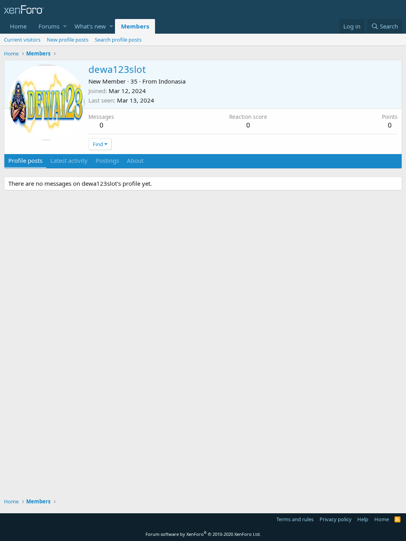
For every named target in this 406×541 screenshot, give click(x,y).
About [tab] (135, 160)
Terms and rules (295, 519)
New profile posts (67, 39)
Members (135, 26)
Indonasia (172, 81)
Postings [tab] (107, 160)
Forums (48, 26)
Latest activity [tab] (69, 160)
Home (18, 26)
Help (362, 519)
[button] (65, 26)
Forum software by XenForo (203, 534)
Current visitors (22, 39)
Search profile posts (118, 39)
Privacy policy (336, 519)
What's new (90, 26)
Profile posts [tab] (25, 160)
